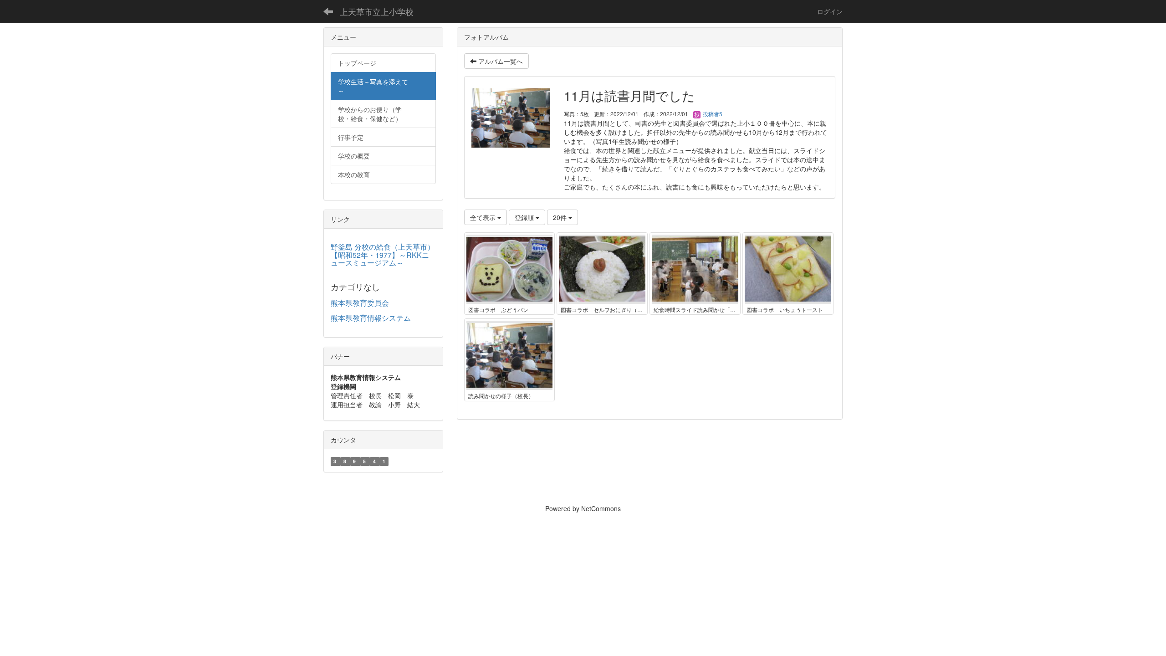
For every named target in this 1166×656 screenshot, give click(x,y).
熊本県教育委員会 (360, 302)
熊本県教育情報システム (371, 318)
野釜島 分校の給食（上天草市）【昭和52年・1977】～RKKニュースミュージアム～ (383, 254)
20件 (560, 217)
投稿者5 (711, 114)
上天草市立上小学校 (377, 11)
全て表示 (483, 217)
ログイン (830, 11)
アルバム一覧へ (499, 61)
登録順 (525, 217)
